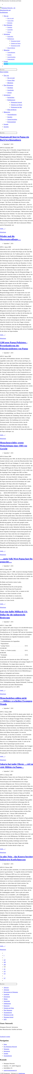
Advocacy (6, 987)
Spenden (9, 117)
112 (5, 971)
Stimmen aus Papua (16, 104)
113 (5, 973)
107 (5, 960)
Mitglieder (10, 83)
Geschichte (10, 90)
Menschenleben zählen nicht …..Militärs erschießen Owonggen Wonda (16, 701)
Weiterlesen (3, 232)
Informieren (7, 95)
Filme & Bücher (11, 109)
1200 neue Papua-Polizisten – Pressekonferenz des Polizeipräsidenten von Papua (14, 345)
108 (5, 962)
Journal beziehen (12, 119)
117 (5, 978)
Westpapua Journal (16, 102)
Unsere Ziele (11, 80)
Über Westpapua (8, 85)
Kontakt (6, 124)
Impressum (3, 1033)
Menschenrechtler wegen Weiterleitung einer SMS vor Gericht (13, 445)
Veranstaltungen (11, 114)
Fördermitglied (11, 122)
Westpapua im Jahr (16, 107)
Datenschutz (10, 1033)
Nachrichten (10, 97)
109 (5, 964)
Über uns (6, 75)
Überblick (10, 87)
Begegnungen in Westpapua (11, 992)
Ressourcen (6, 1005)
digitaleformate (22, 1073)
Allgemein (6, 989)
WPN (5, 1019)
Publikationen (11, 100)
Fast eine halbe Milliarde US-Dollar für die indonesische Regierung (14, 614)
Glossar (9, 92)
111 (4, 969)
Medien (6, 999)
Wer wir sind (11, 78)
